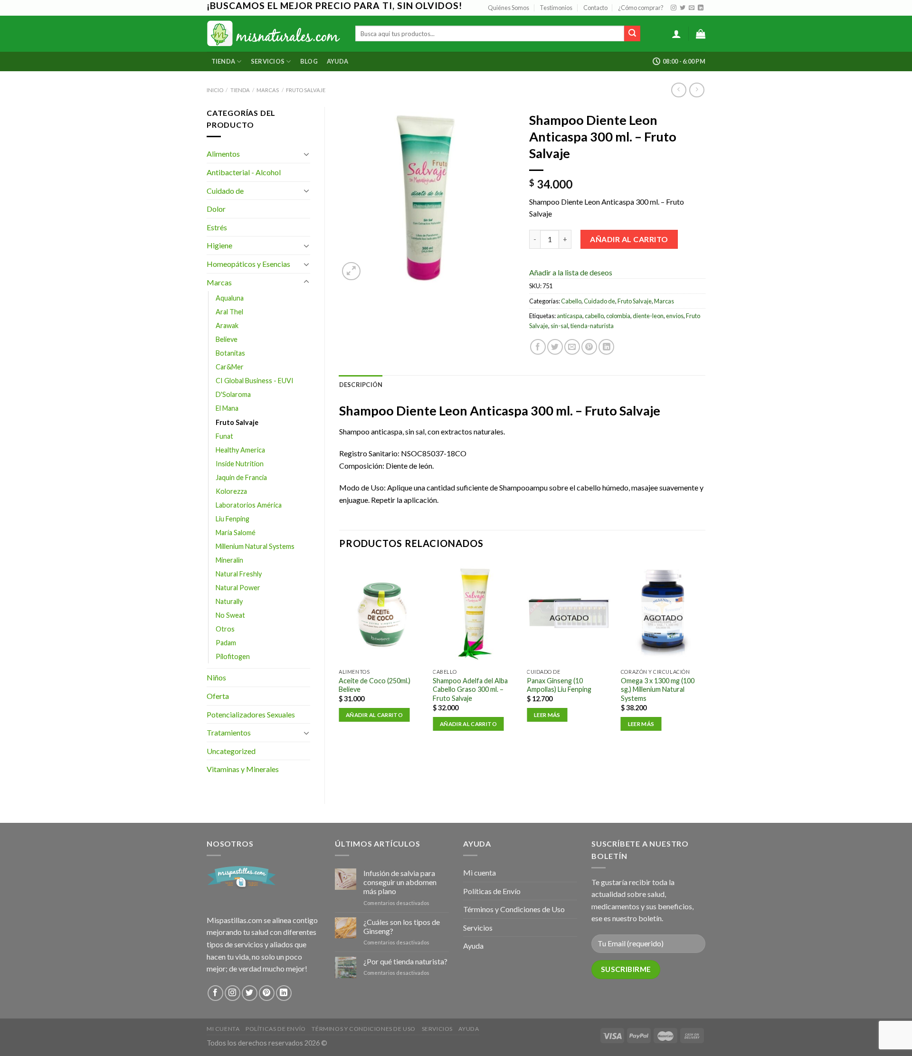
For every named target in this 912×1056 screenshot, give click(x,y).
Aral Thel (229, 312)
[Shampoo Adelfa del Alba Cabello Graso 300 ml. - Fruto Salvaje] (475, 612)
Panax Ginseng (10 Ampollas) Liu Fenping (559, 685)
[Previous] (339, 654)
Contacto (595, 7)
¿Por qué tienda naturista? (405, 961)
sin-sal (559, 326)
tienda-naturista (592, 326)
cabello (594, 316)
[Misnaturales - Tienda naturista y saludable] (274, 33)
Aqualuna (230, 298)
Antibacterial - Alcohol (244, 172)
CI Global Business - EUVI (255, 381)
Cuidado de (225, 190)
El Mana (227, 408)
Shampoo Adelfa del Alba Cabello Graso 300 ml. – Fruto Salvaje (470, 689)
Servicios (268, 61)
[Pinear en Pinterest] (589, 347)
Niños (216, 677)
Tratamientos (229, 732)
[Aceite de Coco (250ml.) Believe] (381, 612)
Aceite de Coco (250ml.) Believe (374, 685)
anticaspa (569, 316)
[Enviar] (632, 34)
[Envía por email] (572, 347)
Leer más (547, 715)
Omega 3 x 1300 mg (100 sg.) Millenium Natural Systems (657, 689)
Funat (224, 436)
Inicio (215, 90)
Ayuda (337, 61)
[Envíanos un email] (691, 8)
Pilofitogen (233, 656)
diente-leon (648, 316)
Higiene (219, 245)
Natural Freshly (239, 574)
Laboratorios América (249, 505)
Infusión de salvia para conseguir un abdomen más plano (400, 882)
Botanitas (230, 353)
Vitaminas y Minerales (243, 768)
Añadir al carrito (629, 239)
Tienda (223, 61)
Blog (309, 61)
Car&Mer (230, 367)
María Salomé (236, 532)
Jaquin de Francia (241, 477)
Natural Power (238, 588)
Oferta (218, 695)
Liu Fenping (232, 519)
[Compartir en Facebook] (538, 347)
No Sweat (230, 615)
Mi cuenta (479, 872)
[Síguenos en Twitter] (682, 8)
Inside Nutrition (240, 464)
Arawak (227, 325)
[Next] (705, 654)
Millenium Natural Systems (255, 546)
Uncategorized (231, 750)
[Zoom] (351, 271)
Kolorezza (231, 491)
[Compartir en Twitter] (555, 347)
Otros (225, 629)
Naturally (229, 601)
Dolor (216, 208)
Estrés (217, 227)
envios (675, 316)
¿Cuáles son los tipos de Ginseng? (401, 926)
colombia (618, 316)
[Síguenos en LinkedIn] (700, 8)
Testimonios (556, 7)
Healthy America (240, 450)
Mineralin (229, 560)
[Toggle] (306, 154)
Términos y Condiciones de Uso (514, 909)
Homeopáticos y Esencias (248, 263)
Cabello (571, 301)
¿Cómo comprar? (641, 7)
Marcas (267, 90)
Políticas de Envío (492, 891)
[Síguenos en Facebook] (215, 993)
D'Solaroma (233, 394)
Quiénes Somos (508, 7)
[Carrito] (700, 33)
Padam (226, 643)
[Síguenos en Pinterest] (267, 993)
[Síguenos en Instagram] (673, 8)
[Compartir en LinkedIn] (606, 347)
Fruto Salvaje (305, 90)
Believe (227, 339)
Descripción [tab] (361, 384)
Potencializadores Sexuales (251, 714)
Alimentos (223, 153)
